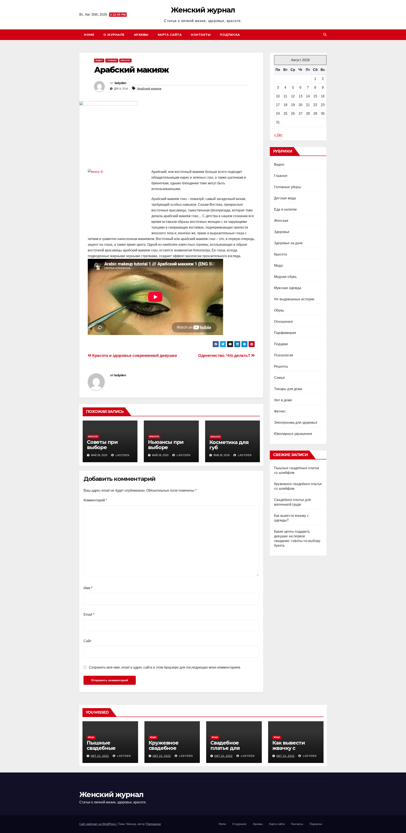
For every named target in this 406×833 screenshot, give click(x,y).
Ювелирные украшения (293, 434)
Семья (279, 377)
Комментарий (95, 500)
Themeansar (153, 824)
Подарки (281, 344)
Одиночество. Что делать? (224, 355)
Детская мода (285, 198)
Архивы (141, 35)
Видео (99, 60)
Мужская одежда (287, 288)
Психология (283, 355)
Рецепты (281, 366)
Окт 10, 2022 (100, 755)
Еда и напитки (285, 209)
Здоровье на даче (288, 243)
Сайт (87, 641)
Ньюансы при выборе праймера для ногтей (166, 450)
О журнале (114, 35)
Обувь (279, 310)
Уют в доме (283, 400)
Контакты (201, 35)
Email (89, 614)
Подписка (230, 35)
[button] (325, 34)
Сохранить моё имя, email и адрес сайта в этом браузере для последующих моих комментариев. (165, 667)
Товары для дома (288, 389)
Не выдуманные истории (294, 299)
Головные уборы (287, 187)
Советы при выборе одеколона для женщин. (106, 450)
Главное (112, 60)
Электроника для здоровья (295, 422)
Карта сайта (170, 35)
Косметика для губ (229, 445)
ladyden (120, 83)
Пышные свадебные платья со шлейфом (101, 751)
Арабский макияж (149, 88)
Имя (88, 588)
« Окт (278, 135)
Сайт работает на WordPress (98, 824)
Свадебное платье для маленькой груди (233, 748)
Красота (125, 60)
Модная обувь (285, 277)
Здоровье (282, 232)
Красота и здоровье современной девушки (134, 355)
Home (89, 35)
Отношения (283, 321)
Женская (281, 220)
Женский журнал (203, 10)
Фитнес (280, 411)
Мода (278, 265)
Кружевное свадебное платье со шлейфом (163, 751)
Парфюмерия (285, 333)
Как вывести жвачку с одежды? (288, 748)
